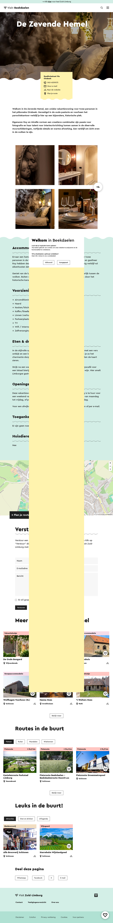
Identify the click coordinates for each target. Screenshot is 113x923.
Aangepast (63, 262)
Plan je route (52, 93)
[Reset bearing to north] (110, 469)
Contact (19, 902)
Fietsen (9, 742)
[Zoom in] (110, 463)
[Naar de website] (107, 663)
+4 (97, 187)
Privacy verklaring (48, 917)
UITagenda (43, 819)
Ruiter (20, 742)
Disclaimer (20, 917)
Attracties (10, 819)
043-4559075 (52, 82)
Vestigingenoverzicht (37, 902)
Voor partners (78, 917)
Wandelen (33, 742)
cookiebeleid (51, 256)
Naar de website (53, 90)
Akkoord (48, 262)
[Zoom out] (110, 466)
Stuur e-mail (52, 86)
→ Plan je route (20, 515)
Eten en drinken (26, 819)
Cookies (64, 917)
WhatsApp (21, 878)
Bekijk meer (56, 716)
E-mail (62, 878)
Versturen (21, 607)
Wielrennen (48, 742)
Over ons (55, 902)
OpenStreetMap (100, 514)
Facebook (38, 878)
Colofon (32, 917)
